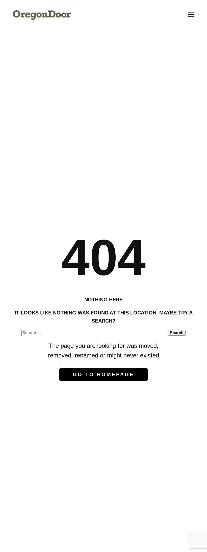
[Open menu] (191, 14)
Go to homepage (103, 374)
